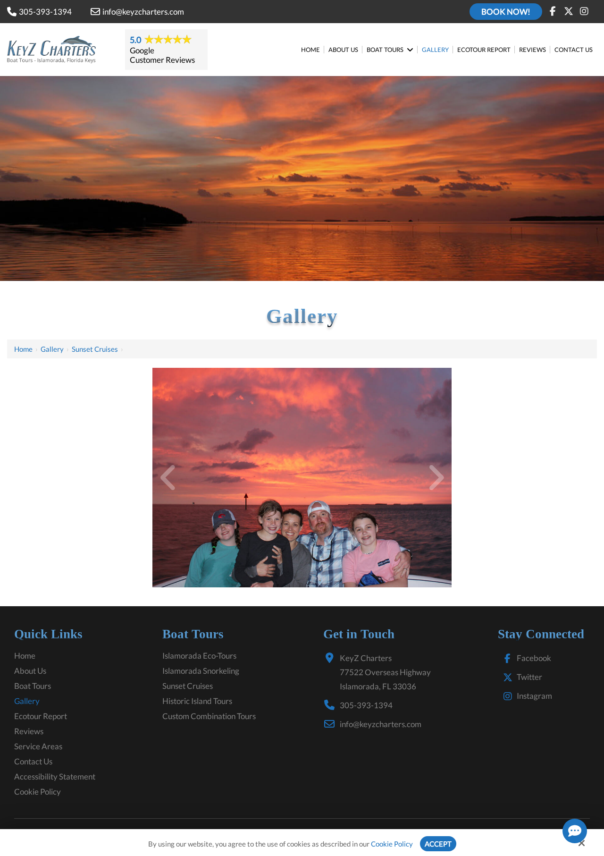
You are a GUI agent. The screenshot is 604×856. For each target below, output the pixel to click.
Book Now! (505, 12)
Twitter (529, 677)
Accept (438, 843)
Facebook (534, 658)
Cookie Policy (392, 843)
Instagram (534, 696)
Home (23, 349)
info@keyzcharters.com (143, 12)
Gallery (52, 349)
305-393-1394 (45, 12)
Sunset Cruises (95, 349)
